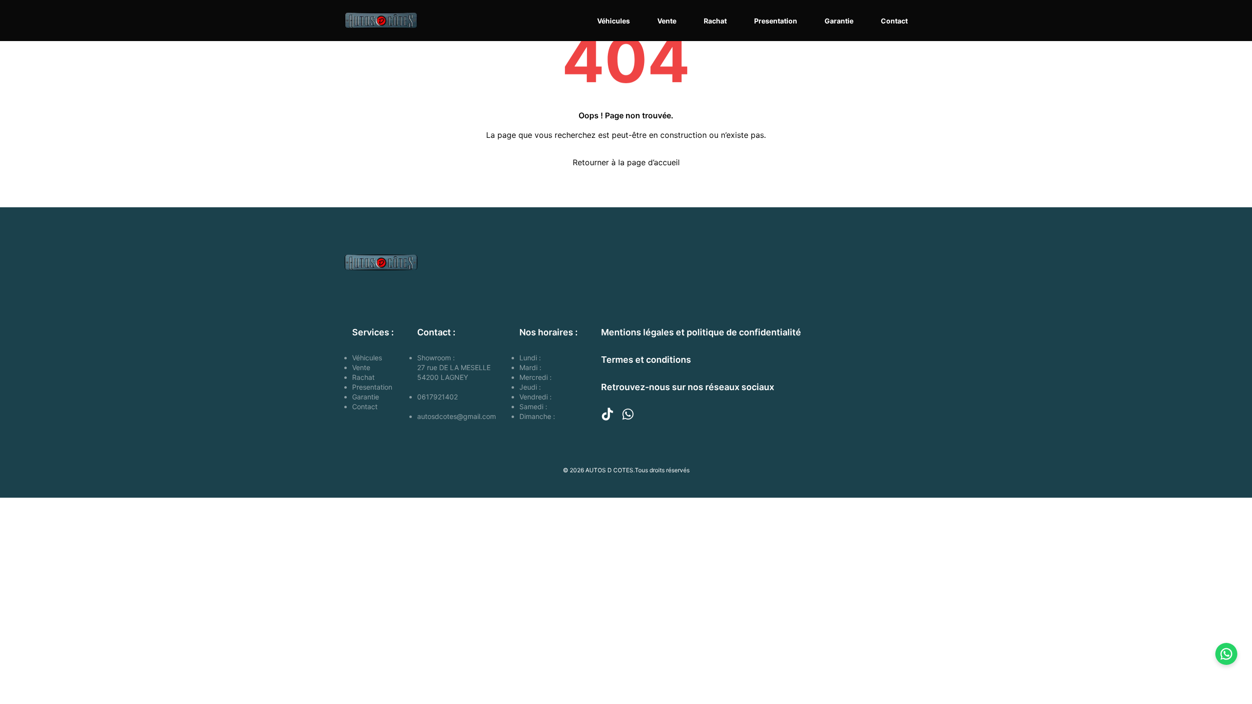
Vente (666, 21)
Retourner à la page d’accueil (626, 162)
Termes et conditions (646, 359)
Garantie (839, 21)
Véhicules (613, 21)
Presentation (775, 21)
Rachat (715, 21)
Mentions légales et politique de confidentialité (701, 332)
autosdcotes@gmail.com (456, 416)
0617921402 (437, 397)
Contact (894, 21)
